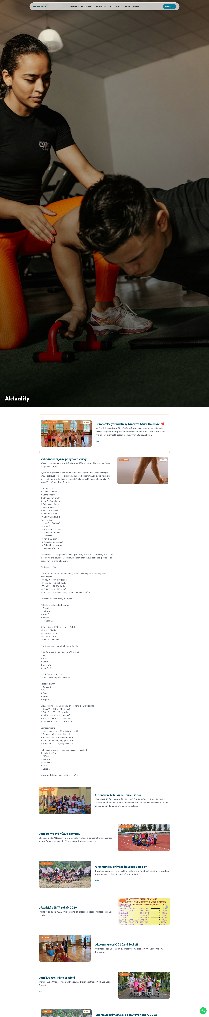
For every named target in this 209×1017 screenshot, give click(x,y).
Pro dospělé (86, 6)
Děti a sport (100, 6)
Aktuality (119, 6)
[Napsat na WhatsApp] (203, 1010)
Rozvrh (128, 6)
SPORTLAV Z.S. (39, 6)
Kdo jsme (73, 6)
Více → (98, 441)
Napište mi (169, 6)
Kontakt (136, 6)
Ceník (111, 6)
